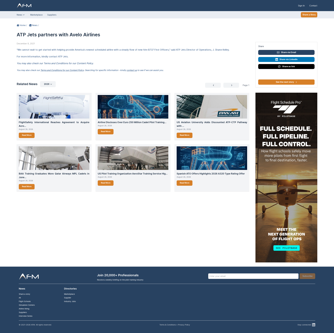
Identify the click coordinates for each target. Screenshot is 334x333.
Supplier (67, 298)
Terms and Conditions (56, 63)
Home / (23, 25)
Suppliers (51, 14)
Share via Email (288, 52)
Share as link (288, 66)
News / (35, 25)
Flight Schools (25, 301)
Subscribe (307, 276)
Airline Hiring (24, 309)
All (20, 298)
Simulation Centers (27, 305)
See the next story (285, 82)
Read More (26, 135)
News (19, 14)
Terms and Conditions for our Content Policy (62, 70)
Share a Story (309, 15)
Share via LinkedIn (288, 59)
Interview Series (25, 316)
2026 (46, 84)
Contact (313, 5)
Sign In (301, 5)
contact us (132, 70)
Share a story (24, 294)
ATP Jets (63, 56)
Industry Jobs (70, 301)
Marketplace (36, 14)
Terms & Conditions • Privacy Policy (174, 325)
